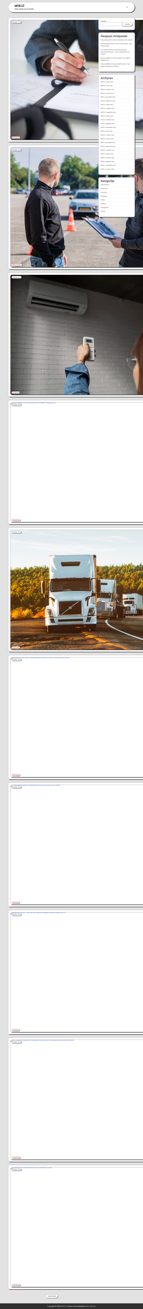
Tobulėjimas (105, 207)
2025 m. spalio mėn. (107, 104)
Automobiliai (16, 265)
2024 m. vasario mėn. (107, 169)
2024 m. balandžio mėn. (108, 165)
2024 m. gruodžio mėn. (108, 142)
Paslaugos (15, 137)
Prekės (103, 200)
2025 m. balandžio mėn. (108, 127)
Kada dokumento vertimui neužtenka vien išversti (117, 40)
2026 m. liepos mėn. (107, 82)
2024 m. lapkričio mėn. (108, 146)
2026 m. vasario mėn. (107, 89)
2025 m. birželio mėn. (108, 120)
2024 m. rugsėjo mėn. (108, 150)
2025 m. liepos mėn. (107, 116)
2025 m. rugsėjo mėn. (108, 108)
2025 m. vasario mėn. (107, 135)
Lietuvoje (15, 392)
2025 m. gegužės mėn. (108, 123)
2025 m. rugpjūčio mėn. (108, 112)
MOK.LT (19, 5)
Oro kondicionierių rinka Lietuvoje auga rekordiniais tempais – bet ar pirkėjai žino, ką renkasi (115, 52)
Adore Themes (90, 1306)
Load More (52, 1296)
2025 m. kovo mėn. (107, 131)
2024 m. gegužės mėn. (108, 161)
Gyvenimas (16, 520)
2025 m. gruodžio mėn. (108, 97)
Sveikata (103, 204)
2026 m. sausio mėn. (107, 93)
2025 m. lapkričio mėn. (108, 101)
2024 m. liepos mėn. (107, 154)
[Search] (126, 7)
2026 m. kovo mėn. (107, 85)
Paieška (103, 21)
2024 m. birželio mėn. (108, 158)
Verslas (103, 211)
